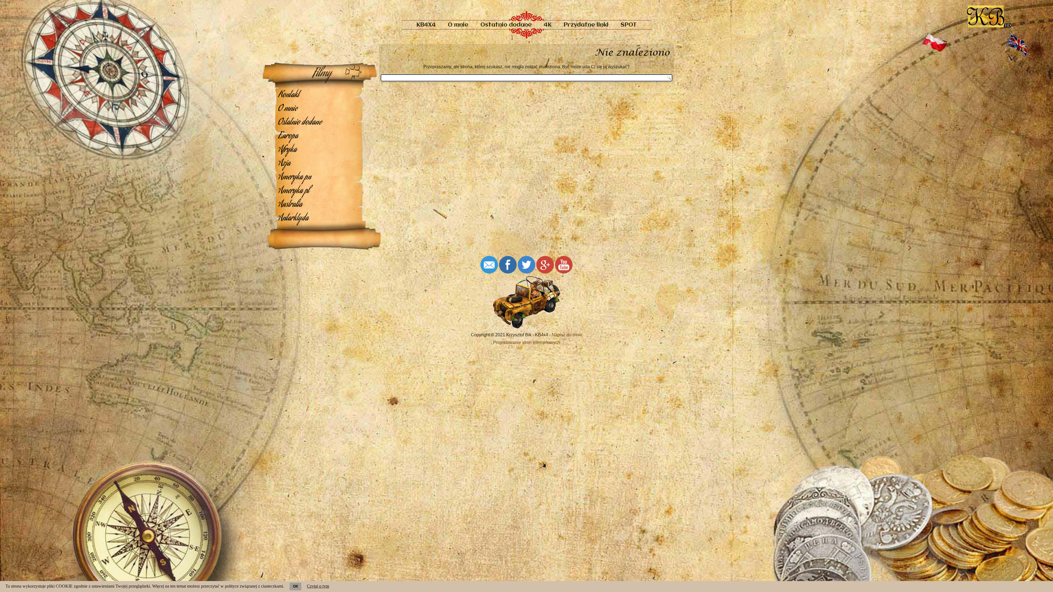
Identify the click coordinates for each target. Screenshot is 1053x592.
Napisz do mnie (567, 334)
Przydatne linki (586, 25)
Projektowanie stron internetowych (526, 342)
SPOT (629, 25)
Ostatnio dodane (506, 25)
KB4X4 (426, 25)
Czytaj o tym (318, 586)
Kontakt (288, 95)
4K (547, 25)
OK (295, 586)
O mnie (458, 25)
